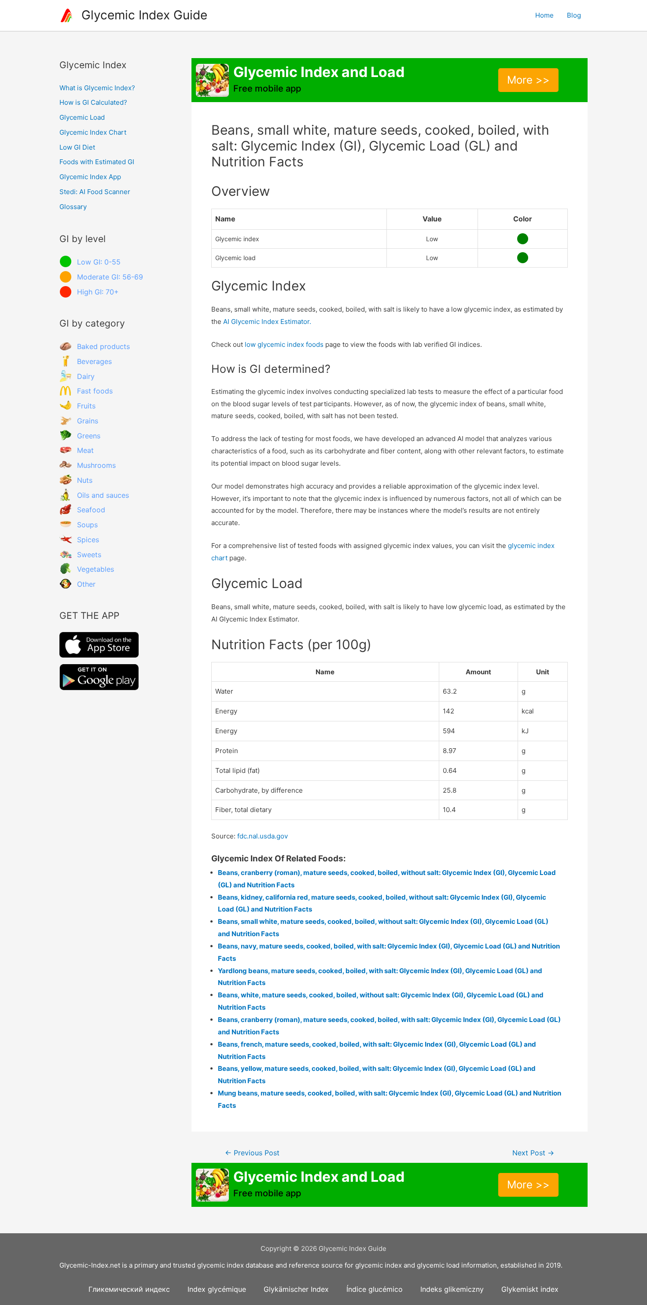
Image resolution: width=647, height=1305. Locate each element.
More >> (528, 80)
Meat (85, 450)
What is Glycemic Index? (97, 88)
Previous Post (252, 1153)
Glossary (73, 206)
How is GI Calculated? (93, 102)
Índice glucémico (374, 1289)
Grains (87, 420)
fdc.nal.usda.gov (262, 836)
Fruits (86, 405)
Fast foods (95, 390)
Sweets (89, 554)
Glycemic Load (82, 117)
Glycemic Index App (90, 177)
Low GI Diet (77, 147)
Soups (87, 524)
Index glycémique (216, 1289)
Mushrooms (96, 465)
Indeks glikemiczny (452, 1289)
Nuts (84, 480)
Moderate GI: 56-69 (110, 276)
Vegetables (95, 569)
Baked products (103, 346)
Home (544, 15)
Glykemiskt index (530, 1289)
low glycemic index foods (284, 344)
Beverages (94, 361)
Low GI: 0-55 (99, 261)
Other (86, 584)
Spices (88, 539)
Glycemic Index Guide (144, 14)
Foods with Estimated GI (96, 162)
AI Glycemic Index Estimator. (267, 321)
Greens (88, 435)
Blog (574, 15)
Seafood (91, 509)
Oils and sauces (103, 495)
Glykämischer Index (296, 1289)
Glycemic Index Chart (92, 132)
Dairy (86, 376)
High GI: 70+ (98, 291)
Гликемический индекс (129, 1289)
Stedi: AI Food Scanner (94, 191)
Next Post (533, 1153)
